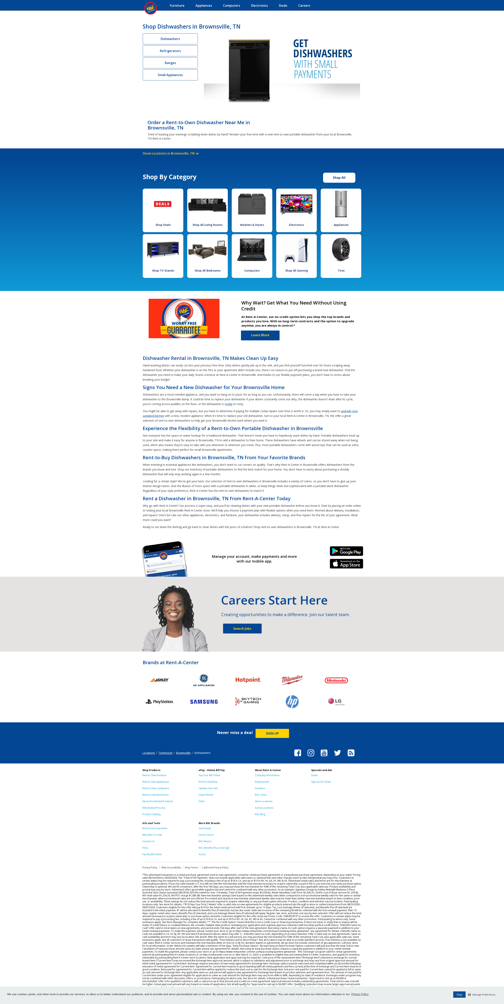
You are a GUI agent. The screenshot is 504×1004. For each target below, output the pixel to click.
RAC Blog (260, 814)
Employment (262, 781)
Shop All (339, 177)
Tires (341, 270)
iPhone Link (346, 565)
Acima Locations (264, 807)
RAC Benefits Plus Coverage (214, 847)
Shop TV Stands (163, 270)
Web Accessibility (171, 867)
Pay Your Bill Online (209, 775)
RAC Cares (261, 794)
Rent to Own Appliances (155, 781)
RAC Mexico (205, 841)
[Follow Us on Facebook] (297, 757)
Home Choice (206, 834)
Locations (148, 753)
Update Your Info (208, 788)
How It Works (206, 794)
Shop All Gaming (296, 270)
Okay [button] (459, 994)
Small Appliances (170, 75)
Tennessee (165, 753)
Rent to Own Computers (155, 788)
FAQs (202, 801)
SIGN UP (272, 733)
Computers (252, 270)
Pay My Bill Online (152, 854)
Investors (260, 788)
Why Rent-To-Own (152, 834)
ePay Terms (191, 867)
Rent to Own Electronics (155, 794)
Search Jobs (242, 628)
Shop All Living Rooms (207, 225)
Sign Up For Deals (321, 781)
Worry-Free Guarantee (154, 828)
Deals (314, 775)
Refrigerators (170, 51)
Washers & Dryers (252, 225)
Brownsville (183, 753)
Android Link (347, 552)
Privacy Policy (360, 994)
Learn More (260, 335)
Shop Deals (163, 225)
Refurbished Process (153, 807)
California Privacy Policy (215, 867)
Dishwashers (170, 39)
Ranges (170, 63)
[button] (481, 994)
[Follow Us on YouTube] (324, 757)
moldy (229, 404)
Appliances (341, 225)
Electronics (296, 225)
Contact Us (148, 841)
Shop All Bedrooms (207, 270)
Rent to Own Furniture (154, 775)
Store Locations (263, 801)
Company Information (267, 775)
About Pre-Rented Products (157, 801)
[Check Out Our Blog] (351, 757)
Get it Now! (205, 828)
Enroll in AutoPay (208, 781)
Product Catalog (151, 814)
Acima (202, 854)
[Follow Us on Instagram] (311, 757)
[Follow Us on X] (337, 757)
